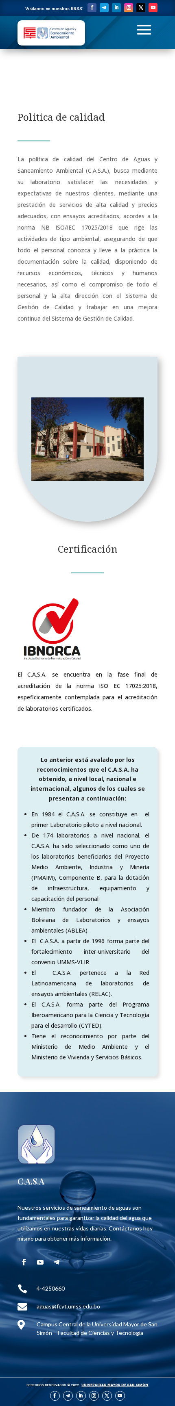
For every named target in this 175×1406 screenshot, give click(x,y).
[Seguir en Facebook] (92, 7)
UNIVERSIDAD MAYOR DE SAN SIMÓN (114, 1385)
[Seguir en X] (140, 7)
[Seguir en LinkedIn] (116, 7)
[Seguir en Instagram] (128, 7)
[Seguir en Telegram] (104, 7)
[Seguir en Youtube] (153, 7)
